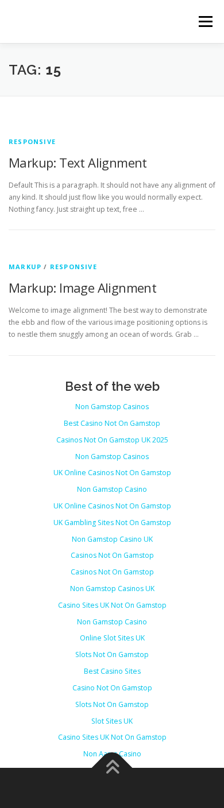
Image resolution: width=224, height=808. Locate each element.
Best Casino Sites (112, 671)
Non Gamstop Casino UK (112, 539)
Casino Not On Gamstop (112, 688)
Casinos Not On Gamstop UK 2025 (112, 440)
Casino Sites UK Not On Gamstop (112, 605)
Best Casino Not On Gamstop (112, 423)
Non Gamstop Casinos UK (112, 588)
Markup (25, 266)
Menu (204, 21)
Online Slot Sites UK (112, 638)
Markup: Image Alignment (82, 287)
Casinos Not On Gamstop (112, 555)
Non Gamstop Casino (112, 489)
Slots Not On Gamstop (112, 654)
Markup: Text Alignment (78, 162)
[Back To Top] (112, 768)
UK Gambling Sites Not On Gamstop (112, 522)
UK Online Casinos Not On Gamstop (112, 472)
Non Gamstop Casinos (112, 406)
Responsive (32, 141)
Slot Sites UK (112, 721)
